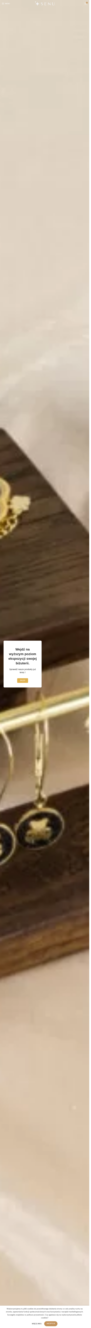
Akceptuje (51, 1323)
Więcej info (37, 1324)
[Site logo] (44, 3)
